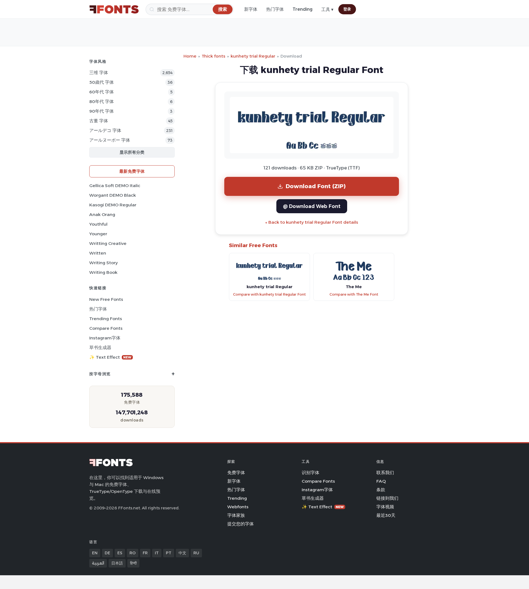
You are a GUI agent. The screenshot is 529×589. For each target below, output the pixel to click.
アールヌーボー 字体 (109, 140)
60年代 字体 (101, 91)
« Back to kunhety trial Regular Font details (311, 222)
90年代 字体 (101, 111)
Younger (98, 233)
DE (107, 552)
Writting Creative (107, 243)
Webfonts (238, 506)
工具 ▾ (327, 9)
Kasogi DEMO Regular (112, 204)
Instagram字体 (104, 338)
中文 (182, 552)
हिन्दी (133, 563)
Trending (302, 9)
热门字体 (275, 9)
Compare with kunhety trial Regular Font (269, 294)
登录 (347, 9)
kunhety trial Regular (253, 56)
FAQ (381, 481)
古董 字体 (98, 120)
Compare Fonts (106, 328)
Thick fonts (213, 56)
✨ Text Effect (110, 357)
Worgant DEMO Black (112, 195)
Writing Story (103, 262)
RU (196, 552)
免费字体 (236, 472)
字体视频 (385, 506)
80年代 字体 (101, 101)
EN (95, 552)
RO (132, 552)
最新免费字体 (132, 171)
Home (189, 56)
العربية (98, 563)
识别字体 (310, 472)
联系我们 (385, 472)
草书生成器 (100, 347)
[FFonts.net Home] (114, 9)
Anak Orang (102, 214)
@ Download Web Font (312, 206)
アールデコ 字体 (105, 130)
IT (157, 552)
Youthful (98, 224)
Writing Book (103, 272)
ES (119, 552)
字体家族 (236, 515)
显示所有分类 (132, 152)
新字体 (250, 9)
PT (168, 552)
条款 (380, 489)
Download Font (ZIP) (316, 186)
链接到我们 (387, 498)
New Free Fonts (106, 299)
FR (145, 552)
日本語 (117, 563)
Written (97, 253)
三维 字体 (98, 72)
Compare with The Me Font (354, 294)
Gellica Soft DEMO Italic (114, 185)
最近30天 (385, 515)
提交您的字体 (240, 523)
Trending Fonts (105, 318)
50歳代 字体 (101, 82)
